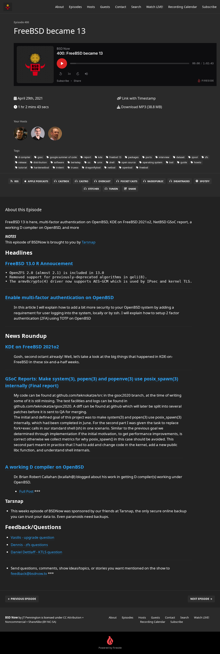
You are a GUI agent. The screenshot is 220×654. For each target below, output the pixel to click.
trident (59, 167)
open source (128, 162)
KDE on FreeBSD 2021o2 (32, 346)
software (58, 162)
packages (133, 157)
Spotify (204, 181)
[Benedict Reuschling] (55, 134)
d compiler (24, 157)
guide (183, 162)
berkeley (75, 162)
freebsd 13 (115, 157)
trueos (74, 167)
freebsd (143, 167)
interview (163, 157)
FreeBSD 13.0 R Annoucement (39, 263)
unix (99, 162)
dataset (180, 157)
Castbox (63, 181)
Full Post (26, 491)
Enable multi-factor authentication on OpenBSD (59, 297)
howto (197, 162)
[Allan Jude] (38, 134)
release (22, 162)
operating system (152, 162)
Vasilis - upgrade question (32, 537)
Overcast (104, 181)
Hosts (91, 7)
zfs (206, 157)
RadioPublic (155, 181)
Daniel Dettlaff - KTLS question (36, 551)
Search (136, 7)
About (59, 7)
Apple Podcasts (38, 181)
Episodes (75, 7)
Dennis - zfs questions (29, 544)
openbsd (127, 167)
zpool (194, 157)
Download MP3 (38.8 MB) (141, 107)
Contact (120, 7)
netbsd (111, 167)
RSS (16, 181)
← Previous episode (22, 599)
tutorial (22, 167)
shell (112, 162)
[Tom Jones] (21, 134)
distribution (40, 162)
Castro (83, 181)
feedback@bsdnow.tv (29, 573)
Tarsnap (88, 242)
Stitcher (93, 188)
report (87, 157)
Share (132, 188)
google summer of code (63, 157)
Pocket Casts (129, 181)
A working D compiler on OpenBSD (44, 467)
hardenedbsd (41, 167)
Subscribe (209, 7)
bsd (171, 162)
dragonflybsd (93, 167)
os (88, 162)
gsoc (40, 157)
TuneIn (113, 188)
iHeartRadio (182, 181)
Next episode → (201, 599)
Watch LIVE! (154, 7)
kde (100, 157)
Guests (105, 7)
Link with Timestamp (138, 98)
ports (148, 157)
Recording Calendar (182, 7)
